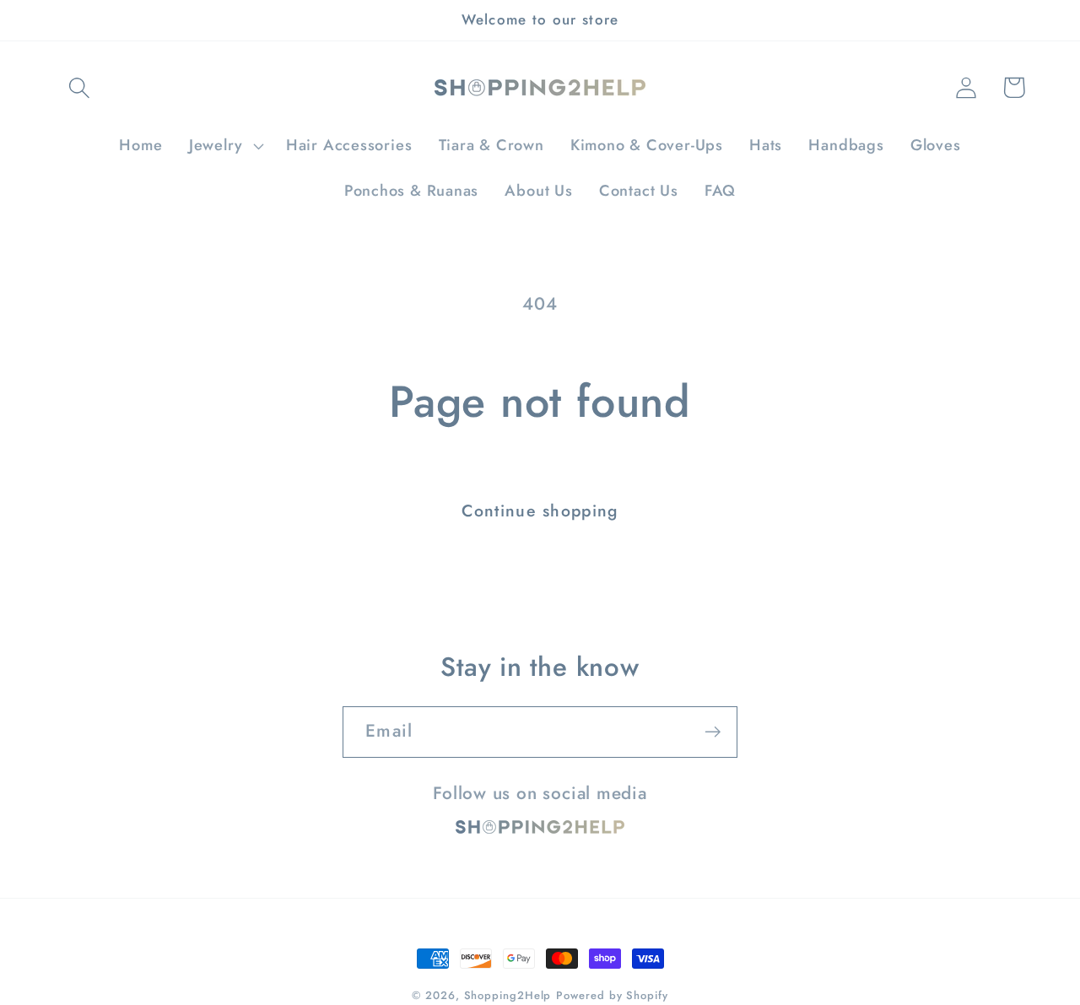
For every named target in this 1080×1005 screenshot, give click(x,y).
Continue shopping (540, 510)
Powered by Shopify (611, 995)
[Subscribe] (712, 732)
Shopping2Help (508, 995)
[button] (79, 87)
